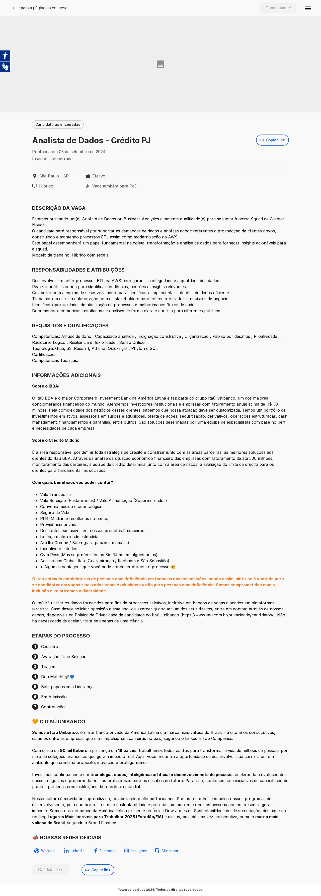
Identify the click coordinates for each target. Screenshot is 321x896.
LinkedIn (78, 851)
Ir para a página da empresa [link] (42, 8)
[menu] (308, 8)
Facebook (108, 851)
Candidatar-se (278, 8)
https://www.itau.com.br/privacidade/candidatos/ (227, 614)
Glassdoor (170, 851)
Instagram (139, 851)
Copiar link (275, 140)
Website (48, 851)
